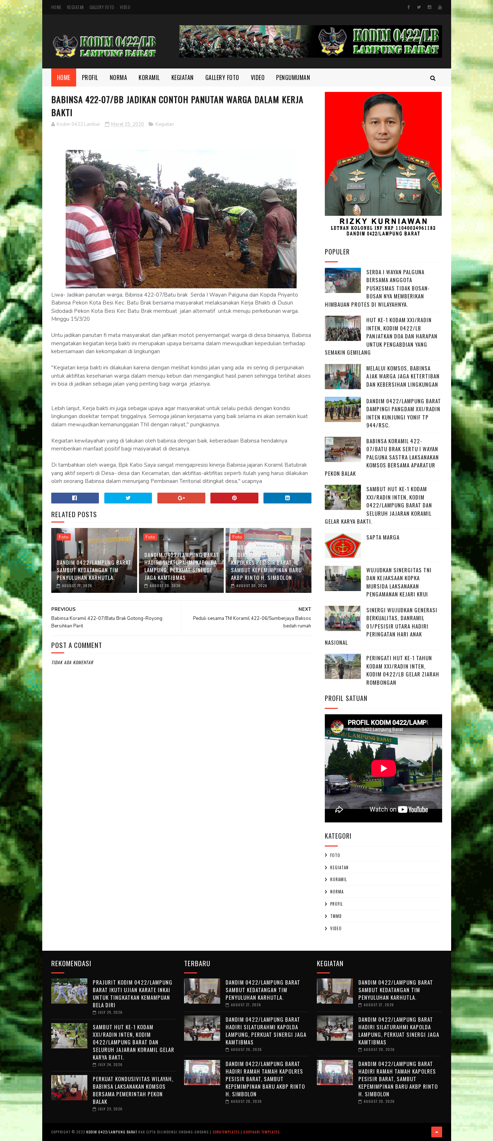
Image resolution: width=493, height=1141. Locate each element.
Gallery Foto (102, 7)
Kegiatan (75, 7)
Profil (90, 77)
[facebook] (409, 7)
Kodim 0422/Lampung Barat (111, 1132)
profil (336, 904)
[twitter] (418, 7)
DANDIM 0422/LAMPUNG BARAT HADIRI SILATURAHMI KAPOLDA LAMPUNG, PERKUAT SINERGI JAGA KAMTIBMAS (181, 566)
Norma (118, 77)
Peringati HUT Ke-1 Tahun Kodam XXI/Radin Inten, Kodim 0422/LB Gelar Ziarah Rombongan (402, 670)
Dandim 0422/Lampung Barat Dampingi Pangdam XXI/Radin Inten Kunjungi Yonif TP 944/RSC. (403, 413)
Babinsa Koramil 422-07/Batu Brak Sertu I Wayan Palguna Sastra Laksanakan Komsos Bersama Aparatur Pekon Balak (382, 457)
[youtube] (440, 7)
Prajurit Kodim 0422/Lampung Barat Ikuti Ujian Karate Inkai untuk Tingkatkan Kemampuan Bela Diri (133, 993)
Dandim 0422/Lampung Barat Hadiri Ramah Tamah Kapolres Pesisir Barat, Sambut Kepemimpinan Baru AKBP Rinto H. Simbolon (268, 562)
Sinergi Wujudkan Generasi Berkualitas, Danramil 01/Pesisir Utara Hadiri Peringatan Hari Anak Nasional (381, 626)
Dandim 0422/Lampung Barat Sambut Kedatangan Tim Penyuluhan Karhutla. (94, 569)
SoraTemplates (226, 1132)
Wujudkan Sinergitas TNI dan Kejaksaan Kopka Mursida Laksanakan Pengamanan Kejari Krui (399, 582)
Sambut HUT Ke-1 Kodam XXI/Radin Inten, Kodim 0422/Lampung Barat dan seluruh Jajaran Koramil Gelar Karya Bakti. (378, 505)
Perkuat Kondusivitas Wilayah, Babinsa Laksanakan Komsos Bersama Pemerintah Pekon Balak (133, 1090)
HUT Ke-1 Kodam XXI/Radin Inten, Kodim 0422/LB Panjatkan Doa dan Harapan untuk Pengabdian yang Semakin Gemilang (381, 336)
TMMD (336, 916)
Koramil (149, 77)
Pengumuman (293, 77)
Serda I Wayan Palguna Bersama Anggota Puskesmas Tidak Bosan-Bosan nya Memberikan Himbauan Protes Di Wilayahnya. (377, 288)
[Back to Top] (436, 1132)
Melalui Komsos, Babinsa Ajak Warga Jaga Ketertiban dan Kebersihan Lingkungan (403, 376)
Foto (64, 537)
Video (125, 7)
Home (56, 7)
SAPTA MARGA (383, 537)
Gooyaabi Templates (261, 1132)
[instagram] (429, 7)
